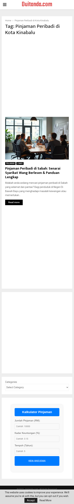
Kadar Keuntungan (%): (27, 433)
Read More (45, 500)
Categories (11, 382)
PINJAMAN (10, 163)
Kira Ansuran (37, 461)
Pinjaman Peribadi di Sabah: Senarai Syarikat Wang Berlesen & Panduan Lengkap (32, 173)
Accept (31, 500)
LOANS (20, 163)
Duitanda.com (37, 4)
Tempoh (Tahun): (24, 445)
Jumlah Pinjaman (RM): (27, 420)
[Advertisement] (37, 76)
